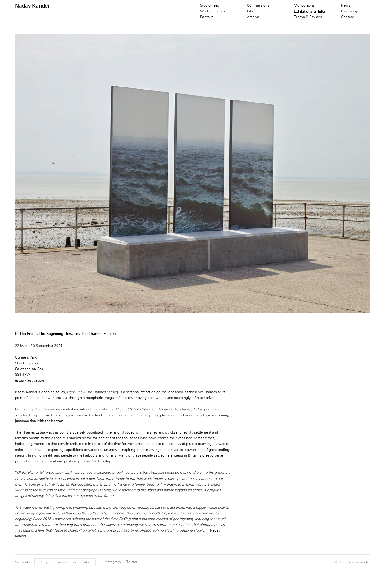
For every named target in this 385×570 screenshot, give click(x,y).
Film (250, 11)
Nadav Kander (32, 6)
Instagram (113, 562)
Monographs (304, 5)
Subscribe (23, 562)
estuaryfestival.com (30, 380)
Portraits (207, 17)
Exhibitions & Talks (310, 11)
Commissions (258, 5)
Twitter (131, 562)
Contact (347, 17)
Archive (253, 17)
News (345, 5)
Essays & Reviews (308, 17)
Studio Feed (209, 5)
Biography (349, 11)
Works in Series (212, 11)
